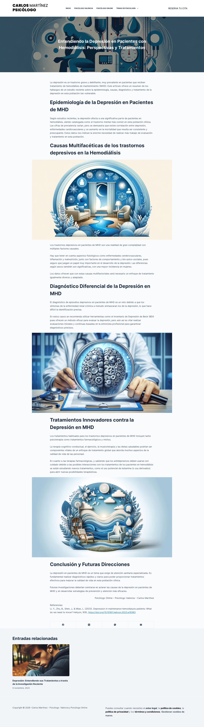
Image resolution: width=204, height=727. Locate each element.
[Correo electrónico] (141, 624)
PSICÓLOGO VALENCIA (83, 8)
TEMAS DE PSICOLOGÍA (126, 8)
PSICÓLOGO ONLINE (104, 8)
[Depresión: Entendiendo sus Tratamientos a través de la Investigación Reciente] (40, 660)
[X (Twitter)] (89, 624)
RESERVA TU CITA (177, 8)
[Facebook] (63, 624)
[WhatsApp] (115, 624)
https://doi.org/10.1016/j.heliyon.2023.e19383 (112, 612)
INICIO (68, 8)
